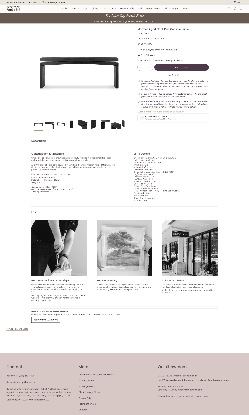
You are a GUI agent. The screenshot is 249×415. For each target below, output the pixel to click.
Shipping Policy (86, 380)
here (33, 291)
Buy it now (173, 75)
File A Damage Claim (89, 392)
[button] (63, 8)
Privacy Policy (86, 398)
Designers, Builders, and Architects (96, 374)
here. (206, 396)
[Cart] (241, 8)
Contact (83, 409)
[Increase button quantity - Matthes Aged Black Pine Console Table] (150, 67)
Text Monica (33, 2)
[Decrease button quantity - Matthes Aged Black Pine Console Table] (140, 67)
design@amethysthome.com (21, 382)
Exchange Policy (87, 386)
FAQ (34, 212)
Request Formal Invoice (46, 320)
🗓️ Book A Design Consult (53, 2)
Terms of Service (87, 403)
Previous (33, 73)
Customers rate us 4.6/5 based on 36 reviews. (160, 111)
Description (38, 141)
